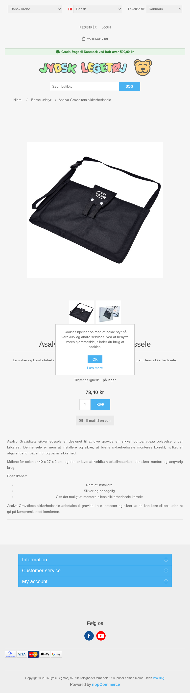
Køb (100, 404)
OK (95, 359)
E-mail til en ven (98, 420)
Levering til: (136, 9)
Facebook (89, 636)
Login (106, 27)
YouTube (101, 636)
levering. (159, 678)
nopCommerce (106, 684)
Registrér (88, 27)
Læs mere (95, 368)
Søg (129, 86)
